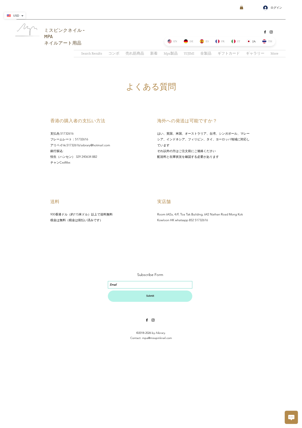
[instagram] (271, 32)
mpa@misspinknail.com (157, 338)
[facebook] (265, 32)
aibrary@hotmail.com (95, 145)
